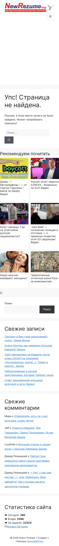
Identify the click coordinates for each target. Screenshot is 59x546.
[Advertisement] (29, 55)
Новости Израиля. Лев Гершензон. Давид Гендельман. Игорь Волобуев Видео (29, 432)
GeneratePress (35, 541)
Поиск (8, 303)
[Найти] (9, 140)
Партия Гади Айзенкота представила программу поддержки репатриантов (27, 461)
